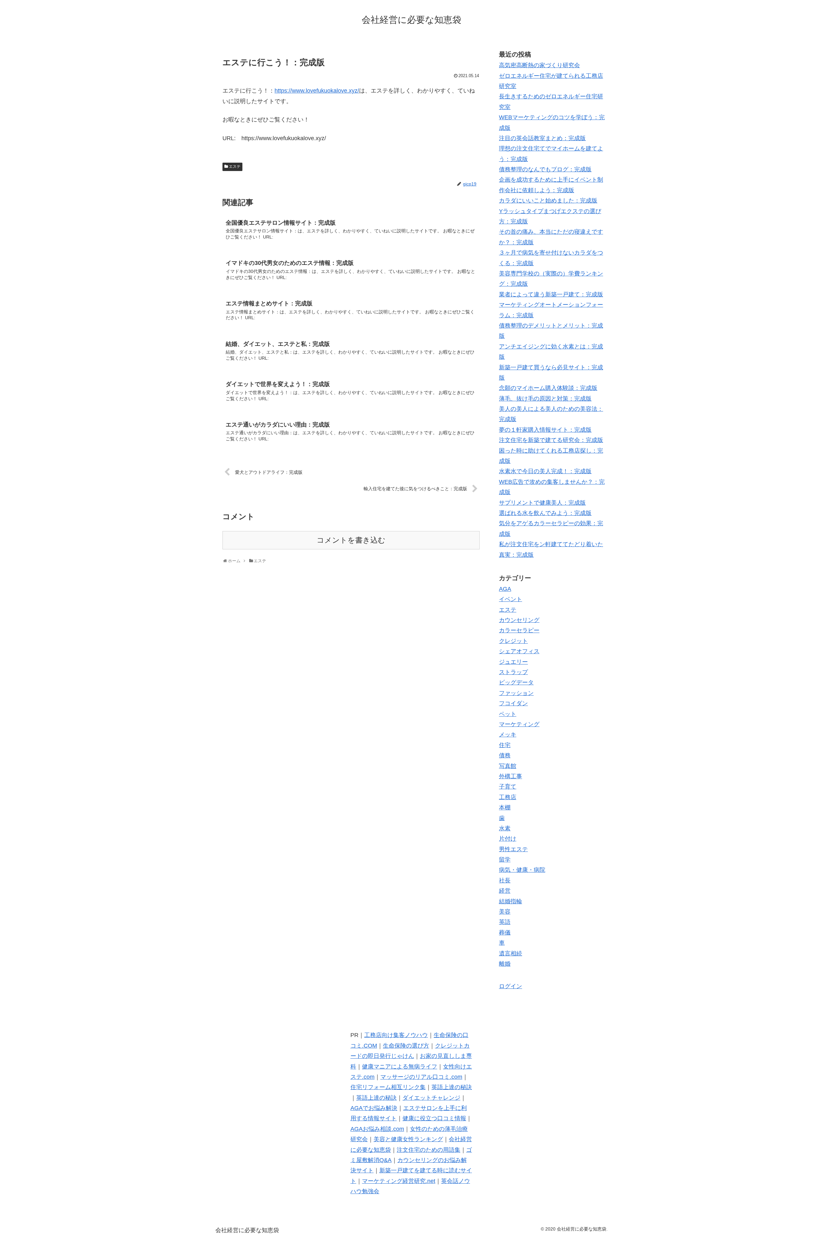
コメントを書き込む (351, 540)
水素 (505, 828)
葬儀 (505, 932)
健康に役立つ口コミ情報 (434, 1118)
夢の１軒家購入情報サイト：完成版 (545, 430)
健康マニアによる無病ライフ (399, 1066)
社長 (505, 880)
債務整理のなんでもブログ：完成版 (545, 169)
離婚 (505, 964)
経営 (505, 891)
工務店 (507, 797)
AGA (505, 589)
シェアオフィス (519, 651)
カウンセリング (519, 620)
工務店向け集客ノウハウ (396, 1035)
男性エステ (513, 849)
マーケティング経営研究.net (398, 1181)
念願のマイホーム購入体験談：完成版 (548, 388)
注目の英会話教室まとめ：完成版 (542, 138)
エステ (234, 166)
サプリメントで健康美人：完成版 (542, 503)
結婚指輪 (510, 901)
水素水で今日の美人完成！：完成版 (545, 471)
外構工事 (510, 776)
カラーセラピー (519, 630)
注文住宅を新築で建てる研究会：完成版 (551, 440)
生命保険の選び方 (406, 1045)
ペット (507, 714)
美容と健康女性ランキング (408, 1139)
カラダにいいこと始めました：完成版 (548, 200)
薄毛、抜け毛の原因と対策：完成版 (545, 398)
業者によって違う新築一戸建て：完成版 (551, 294)
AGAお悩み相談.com (377, 1129)
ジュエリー (513, 662)
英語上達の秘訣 (451, 1087)
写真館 (507, 766)
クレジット (513, 641)
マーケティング (519, 724)
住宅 (505, 745)
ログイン (510, 986)
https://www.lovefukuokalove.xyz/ (317, 90)
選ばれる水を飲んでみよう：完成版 (545, 513)
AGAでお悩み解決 (373, 1108)
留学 (505, 859)
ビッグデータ (516, 682)
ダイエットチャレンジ (431, 1098)
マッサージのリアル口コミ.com (421, 1077)
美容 (505, 911)
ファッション (516, 693)
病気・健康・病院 (522, 870)
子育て (507, 786)
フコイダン (513, 703)
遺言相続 (510, 953)
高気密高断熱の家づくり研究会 (539, 65)
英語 (505, 922)
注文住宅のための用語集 (428, 1150)
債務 (505, 755)
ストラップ (513, 672)
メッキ (507, 734)
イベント (510, 599)
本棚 (505, 807)
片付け (507, 838)
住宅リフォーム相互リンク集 (388, 1087)
